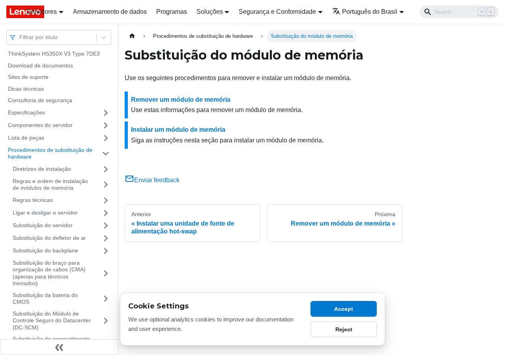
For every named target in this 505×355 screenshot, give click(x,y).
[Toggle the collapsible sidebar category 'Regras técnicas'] (105, 200)
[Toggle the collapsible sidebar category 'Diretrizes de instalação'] (105, 169)
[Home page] (132, 36)
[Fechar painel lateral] (59, 347)
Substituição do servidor (43, 225)
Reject (343, 329)
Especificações (26, 112)
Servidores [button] (41, 11)
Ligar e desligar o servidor (45, 212)
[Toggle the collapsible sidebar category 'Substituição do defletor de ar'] (105, 238)
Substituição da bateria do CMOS (45, 298)
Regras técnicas (33, 200)
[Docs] (10, 12)
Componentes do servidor (40, 125)
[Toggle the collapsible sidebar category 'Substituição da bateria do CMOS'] (105, 299)
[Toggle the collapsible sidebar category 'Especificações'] (105, 112)
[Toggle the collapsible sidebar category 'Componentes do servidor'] (105, 125)
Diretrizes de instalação (42, 169)
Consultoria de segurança (40, 100)
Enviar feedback (157, 180)
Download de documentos (40, 65)
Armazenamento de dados (110, 11)
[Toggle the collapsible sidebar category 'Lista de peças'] (105, 138)
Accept (343, 309)
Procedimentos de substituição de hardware (50, 153)
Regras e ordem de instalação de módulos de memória (50, 184)
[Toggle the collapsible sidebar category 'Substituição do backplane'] (105, 251)
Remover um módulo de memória (180, 99)
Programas (171, 11)
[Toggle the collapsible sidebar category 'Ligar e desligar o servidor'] (105, 213)
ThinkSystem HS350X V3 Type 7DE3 (54, 53)
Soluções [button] (209, 11)
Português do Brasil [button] (369, 11)
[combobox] (20, 37)
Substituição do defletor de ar (49, 238)
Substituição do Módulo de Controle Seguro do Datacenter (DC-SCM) (52, 320)
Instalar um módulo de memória (178, 129)
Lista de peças (26, 138)
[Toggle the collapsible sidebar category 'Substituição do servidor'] (105, 225)
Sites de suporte (28, 77)
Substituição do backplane (45, 250)
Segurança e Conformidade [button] (277, 11)
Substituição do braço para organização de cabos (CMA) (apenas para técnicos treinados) (49, 273)
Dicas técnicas (26, 89)
